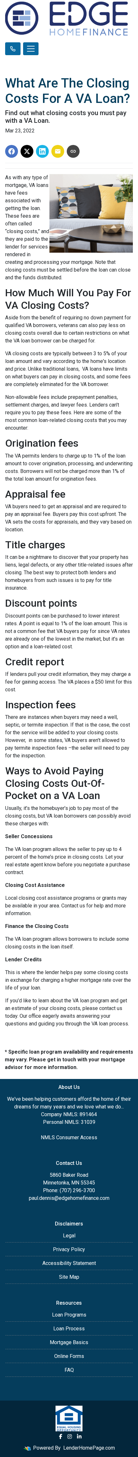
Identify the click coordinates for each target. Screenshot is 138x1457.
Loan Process (69, 1329)
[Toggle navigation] (31, 48)
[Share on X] (27, 151)
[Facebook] (60, 1436)
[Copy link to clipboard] (73, 151)
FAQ (69, 1370)
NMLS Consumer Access (69, 1137)
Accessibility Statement (69, 1263)
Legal (69, 1236)
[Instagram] (69, 1436)
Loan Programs (69, 1315)
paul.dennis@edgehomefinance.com (69, 1198)
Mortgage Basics (69, 1342)
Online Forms (69, 1356)
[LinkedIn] (79, 1436)
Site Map (69, 1277)
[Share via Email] (57, 151)
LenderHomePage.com (89, 1448)
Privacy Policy (69, 1249)
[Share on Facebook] (11, 151)
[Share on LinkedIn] (42, 151)
